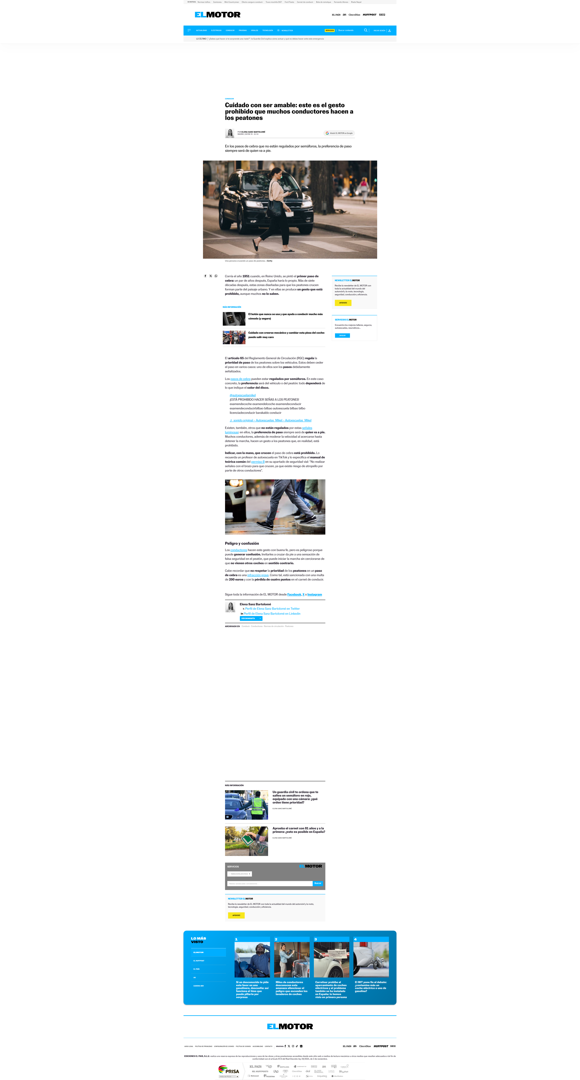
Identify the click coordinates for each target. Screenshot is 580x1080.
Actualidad (201, 30)
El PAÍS (255, 1067)
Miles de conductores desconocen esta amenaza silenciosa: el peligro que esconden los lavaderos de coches (291, 988)
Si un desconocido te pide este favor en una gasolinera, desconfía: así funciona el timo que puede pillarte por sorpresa (252, 990)
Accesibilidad (258, 1046)
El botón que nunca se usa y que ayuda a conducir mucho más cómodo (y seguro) (285, 316)
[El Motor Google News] (301, 1046)
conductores (238, 550)
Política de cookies (243, 1046)
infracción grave (258, 575)
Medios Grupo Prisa (228, 1076)
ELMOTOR (198, 952)
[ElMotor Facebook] (285, 1046)
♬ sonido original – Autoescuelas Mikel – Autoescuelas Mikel (270, 420)
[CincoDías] (354, 14)
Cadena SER (313, 1067)
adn (333, 1067)
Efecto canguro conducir (252, 2)
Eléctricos (216, 30)
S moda (309, 1076)
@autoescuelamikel (243, 395)
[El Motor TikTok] (297, 1046)
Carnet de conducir (305, 2)
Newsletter (287, 30)
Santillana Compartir (300, 1067)
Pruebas (243, 30)
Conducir (230, 30)
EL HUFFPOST (198, 961)
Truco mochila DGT (274, 2)
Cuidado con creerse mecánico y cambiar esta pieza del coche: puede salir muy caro (286, 335)
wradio (285, 1071)
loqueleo (322, 1076)
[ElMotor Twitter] (289, 1046)
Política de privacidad (203, 1046)
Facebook (294, 594)
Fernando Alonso (341, 2)
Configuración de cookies (224, 1046)
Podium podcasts (283, 1076)
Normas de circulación (274, 626)
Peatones (289, 626)
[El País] (336, 14)
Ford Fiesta (290, 2)
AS (194, 977)
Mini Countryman (231, 2)
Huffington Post (259, 1071)
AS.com (323, 1067)
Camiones (217, 2)
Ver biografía (248, 618)
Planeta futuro (330, 1071)
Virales (254, 30)
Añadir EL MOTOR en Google (341, 133)
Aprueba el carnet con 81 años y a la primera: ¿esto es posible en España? (299, 830)
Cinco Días (296, 1071)
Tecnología (268, 30)
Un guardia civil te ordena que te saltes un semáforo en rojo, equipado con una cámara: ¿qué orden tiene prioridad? (295, 797)
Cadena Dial (308, 1071)
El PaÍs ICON (296, 1076)
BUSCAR (343, 336)
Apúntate (236, 915)
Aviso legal (188, 1046)
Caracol (343, 1067)
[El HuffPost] (370, 14)
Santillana (284, 1067)
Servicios (330, 30)
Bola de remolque (324, 2)
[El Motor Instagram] (293, 1046)
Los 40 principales (270, 1067)
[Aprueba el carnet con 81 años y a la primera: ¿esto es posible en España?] (246, 841)
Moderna (268, 1076)
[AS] (344, 14)
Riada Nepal (356, 2)
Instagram (315, 594)
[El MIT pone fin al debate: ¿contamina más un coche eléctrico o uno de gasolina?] (371, 976)
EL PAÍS (196, 969)
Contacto (268, 1046)
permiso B (258, 462)
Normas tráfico (204, 2)
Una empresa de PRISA (229, 1069)
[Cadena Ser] (382, 14)
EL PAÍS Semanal (319, 1071)
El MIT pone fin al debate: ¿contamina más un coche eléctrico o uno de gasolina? (371, 987)
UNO (276, 1071)
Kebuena (341, 1071)
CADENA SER (198, 986)
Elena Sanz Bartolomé (253, 132)
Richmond (254, 1076)
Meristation (337, 1076)
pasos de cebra (240, 379)
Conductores (257, 626)
